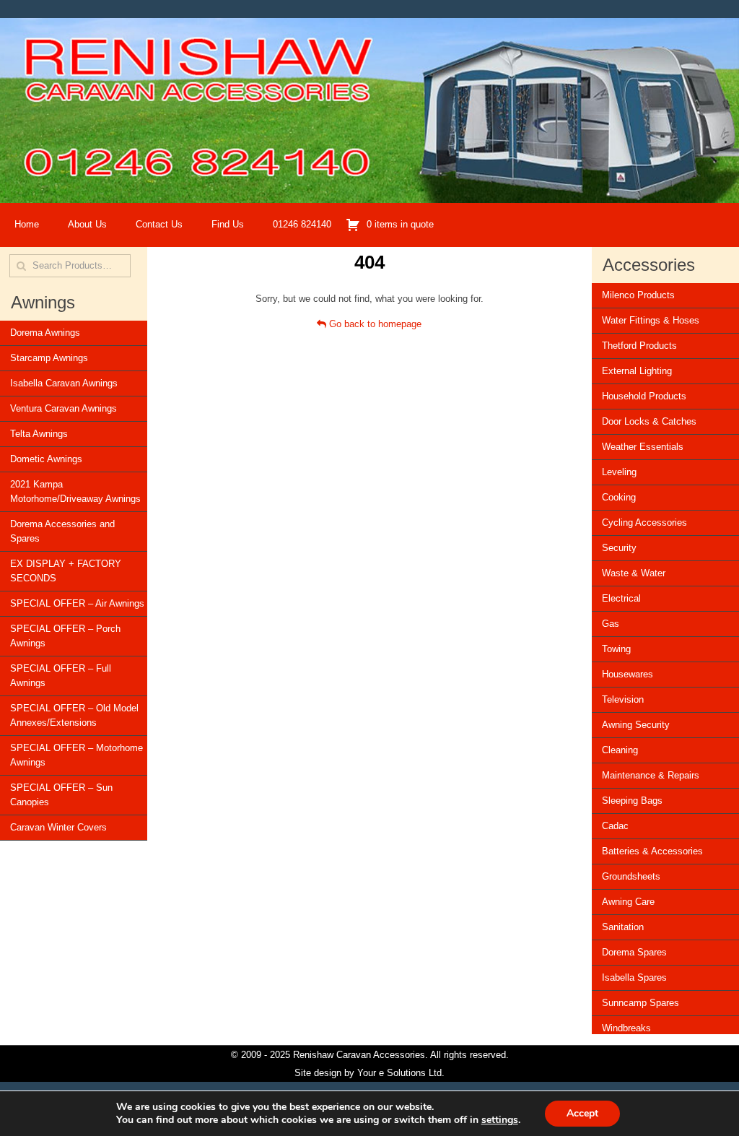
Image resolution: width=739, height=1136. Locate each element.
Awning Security (636, 724)
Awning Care (628, 901)
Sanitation (623, 927)
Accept (582, 1113)
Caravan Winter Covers (58, 827)
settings (499, 1120)
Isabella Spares (634, 977)
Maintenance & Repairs (650, 775)
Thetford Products (639, 345)
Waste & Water (633, 573)
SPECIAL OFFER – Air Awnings (77, 603)
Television (623, 699)
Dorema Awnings (45, 332)
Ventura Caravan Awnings (63, 408)
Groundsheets (631, 876)
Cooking (619, 497)
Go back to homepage (373, 323)
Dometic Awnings (46, 459)
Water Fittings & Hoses (650, 320)
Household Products (644, 396)
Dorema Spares (634, 952)
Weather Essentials (642, 446)
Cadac (615, 825)
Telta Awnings (39, 433)
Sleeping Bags (632, 800)
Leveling (619, 472)
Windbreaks (626, 1028)
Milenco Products (638, 295)
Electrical (621, 598)
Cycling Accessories (644, 522)
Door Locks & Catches (649, 421)
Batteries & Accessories (652, 851)
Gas (610, 623)
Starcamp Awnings (49, 357)
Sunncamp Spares (640, 1002)
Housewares (627, 674)
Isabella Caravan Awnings (64, 383)
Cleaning (620, 750)
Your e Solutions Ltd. (401, 1072)
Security (619, 547)
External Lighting (637, 370)
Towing (616, 648)
